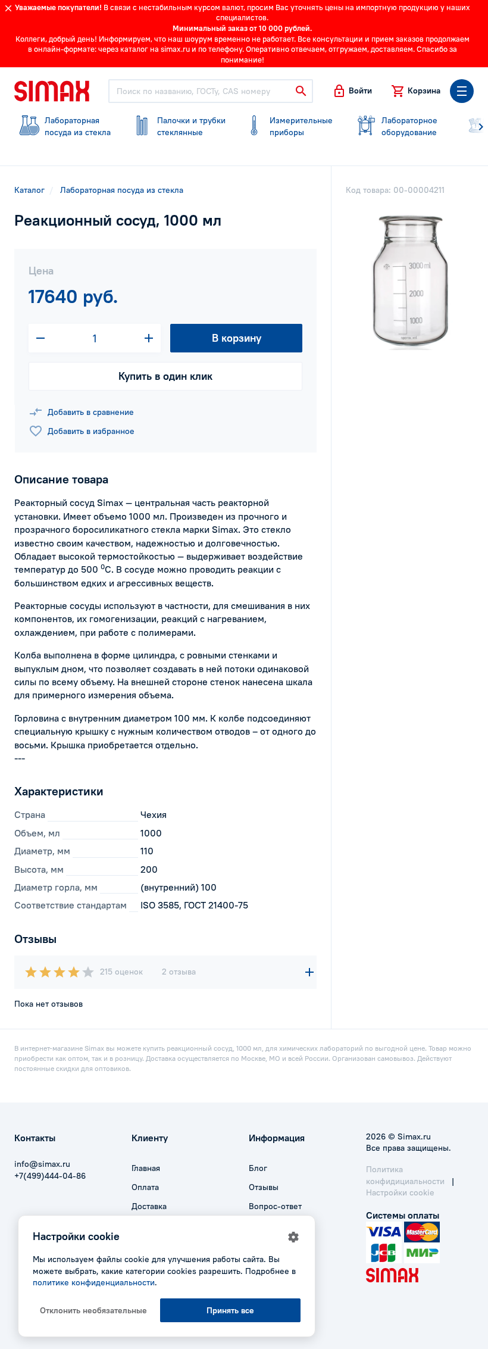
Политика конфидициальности (405, 1175)
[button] (352, 91)
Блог (258, 1168)
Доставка (149, 1206)
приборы (301, 126)
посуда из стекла (78, 126)
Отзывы (264, 1187)
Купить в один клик (165, 376)
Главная (146, 1168)
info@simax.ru (42, 1163)
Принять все (230, 1310)
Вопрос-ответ (275, 1206)
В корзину (236, 338)
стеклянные (191, 126)
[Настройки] (293, 1237)
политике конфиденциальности (94, 1282)
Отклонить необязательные (93, 1310)
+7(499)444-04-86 (50, 1175)
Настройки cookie (400, 1192)
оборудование (409, 126)
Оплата (145, 1187)
